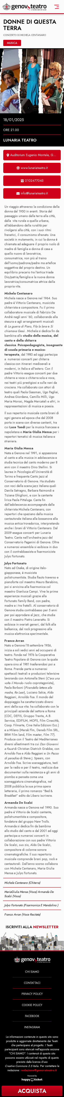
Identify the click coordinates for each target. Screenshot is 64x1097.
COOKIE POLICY (32, 1005)
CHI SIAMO (32, 972)
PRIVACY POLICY (32, 994)
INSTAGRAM (32, 1027)
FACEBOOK (32, 1016)
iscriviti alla (32, 927)
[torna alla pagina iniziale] (24, 6)
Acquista (32, 1091)
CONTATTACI (32, 983)
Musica (12, 43)
